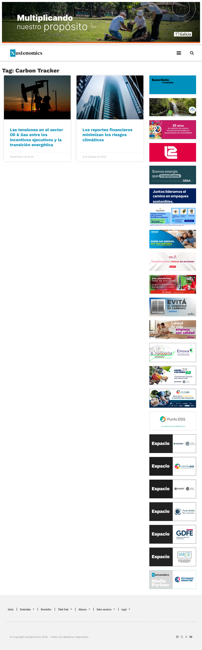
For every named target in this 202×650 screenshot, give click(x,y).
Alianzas (83, 609)
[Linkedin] (177, 637)
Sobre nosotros (104, 609)
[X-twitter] (186, 637)
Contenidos (25, 609)
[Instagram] (181, 637)
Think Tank (63, 609)
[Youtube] (191, 637)
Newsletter (46, 609)
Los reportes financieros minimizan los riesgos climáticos (107, 134)
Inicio (10, 609)
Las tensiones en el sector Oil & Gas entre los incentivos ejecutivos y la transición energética (36, 137)
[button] (179, 53)
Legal (124, 609)
